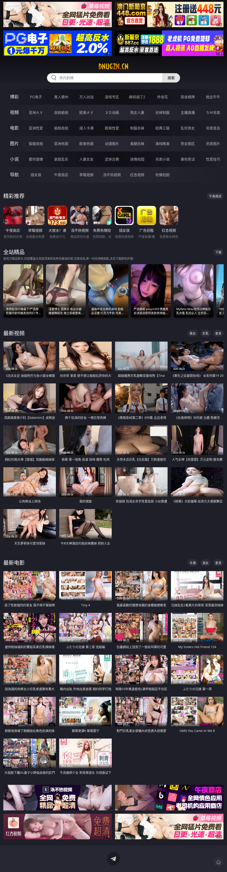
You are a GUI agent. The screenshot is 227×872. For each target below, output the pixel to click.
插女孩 (36, 174)
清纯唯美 (162, 143)
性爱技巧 (213, 159)
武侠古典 (112, 159)
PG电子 (36, 97)
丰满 (193, 563)
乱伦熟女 (188, 128)
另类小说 (162, 159)
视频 (14, 112)
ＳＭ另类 (213, 112)
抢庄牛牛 (213, 97)
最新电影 (14, 562)
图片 (14, 144)
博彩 (14, 97)
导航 (14, 175)
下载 (218, 252)
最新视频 (14, 333)
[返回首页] (218, 862)
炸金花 (162, 97)
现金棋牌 (188, 97)
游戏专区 (112, 97)
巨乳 (205, 333)
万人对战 (86, 97)
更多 (218, 333)
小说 (14, 159)
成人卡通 (86, 128)
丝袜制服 (162, 112)
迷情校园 (137, 159)
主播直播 (188, 112)
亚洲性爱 (36, 128)
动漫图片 (112, 143)
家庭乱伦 (61, 159)
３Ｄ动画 (112, 112)
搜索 (171, 77)
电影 (14, 128)
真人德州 (61, 97)
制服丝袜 (137, 128)
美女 (193, 333)
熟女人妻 (137, 112)
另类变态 (213, 128)
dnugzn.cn (113, 66)
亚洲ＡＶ (36, 112)
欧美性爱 (112, 128)
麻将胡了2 (137, 97)
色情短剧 (162, 174)
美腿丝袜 (137, 143)
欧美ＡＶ (86, 112)
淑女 (205, 563)
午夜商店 (61, 174)
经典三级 (162, 128)
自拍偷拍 (61, 112)
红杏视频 (137, 174)
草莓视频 (86, 174)
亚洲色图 (61, 143)
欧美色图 (86, 143)
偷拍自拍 (61, 128)
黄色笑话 (188, 159)
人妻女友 (86, 159)
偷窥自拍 (36, 143)
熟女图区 (188, 143)
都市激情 (36, 159)
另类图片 (213, 143)
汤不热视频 (112, 174)
